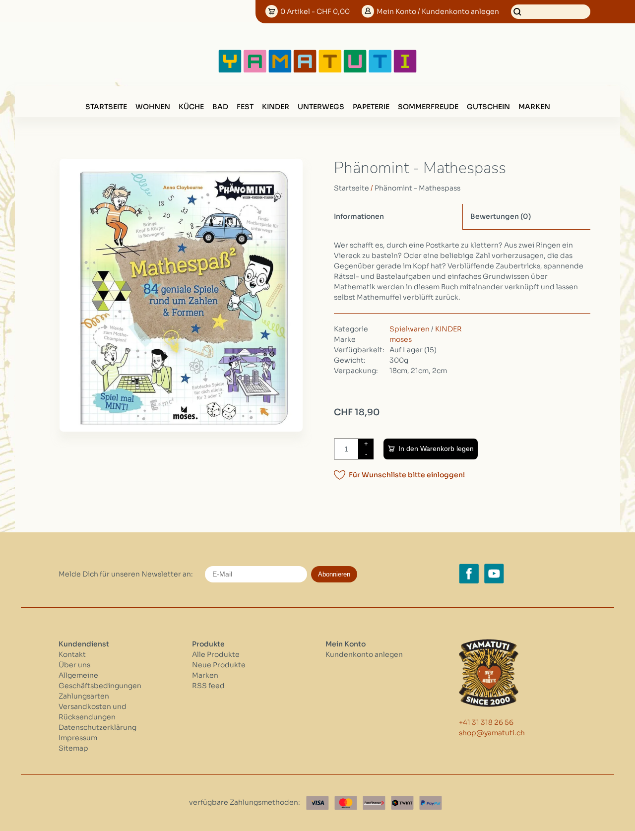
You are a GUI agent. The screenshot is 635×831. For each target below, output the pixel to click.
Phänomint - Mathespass (417, 188)
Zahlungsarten (84, 696)
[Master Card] (345, 803)
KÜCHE (191, 106)
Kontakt (72, 654)
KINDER (275, 106)
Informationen (359, 216)
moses (400, 339)
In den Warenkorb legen (436, 448)
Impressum (78, 737)
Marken (534, 106)
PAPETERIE (371, 106)
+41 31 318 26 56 (486, 722)
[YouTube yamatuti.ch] (494, 573)
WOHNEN (152, 106)
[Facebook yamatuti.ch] (469, 573)
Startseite (106, 106)
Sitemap (73, 748)
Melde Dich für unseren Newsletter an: (126, 574)
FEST (245, 106)
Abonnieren (334, 574)
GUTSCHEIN (488, 106)
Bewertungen (500, 216)
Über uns (74, 664)
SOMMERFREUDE (428, 106)
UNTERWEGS (321, 106)
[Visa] (317, 803)
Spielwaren (409, 328)
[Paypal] (430, 803)
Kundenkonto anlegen (364, 654)
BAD (220, 106)
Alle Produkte (216, 654)
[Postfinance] (374, 803)
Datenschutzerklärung (97, 727)
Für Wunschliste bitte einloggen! (407, 474)
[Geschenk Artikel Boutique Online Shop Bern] (317, 70)
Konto (438, 11)
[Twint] (402, 803)
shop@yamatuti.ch (492, 732)
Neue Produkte (219, 664)
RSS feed (208, 685)
